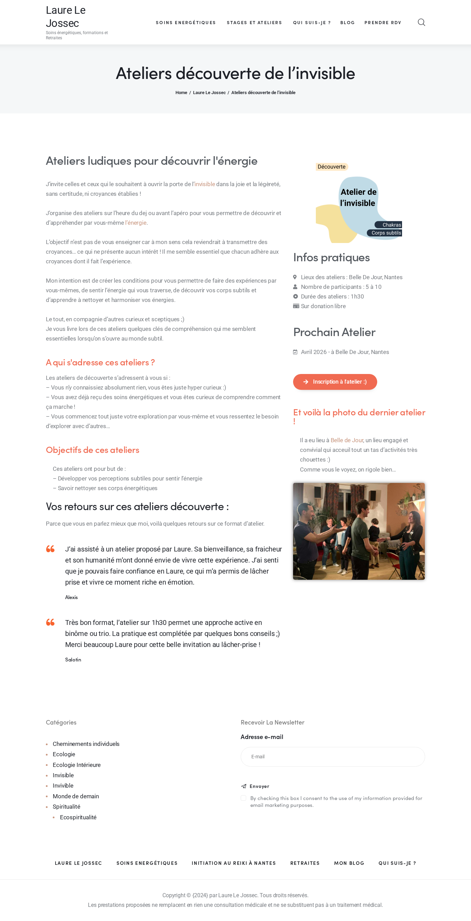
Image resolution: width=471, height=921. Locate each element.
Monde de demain (76, 796)
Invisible (63, 775)
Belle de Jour (347, 440)
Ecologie (64, 754)
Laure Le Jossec (209, 92)
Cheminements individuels (86, 743)
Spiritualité (66, 806)
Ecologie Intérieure (77, 764)
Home (181, 92)
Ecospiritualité (78, 817)
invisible (204, 184)
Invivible (63, 785)
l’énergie (135, 222)
